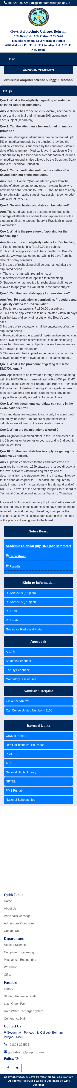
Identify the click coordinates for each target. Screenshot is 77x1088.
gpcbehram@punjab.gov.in (52, 2)
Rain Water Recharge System (23, 1011)
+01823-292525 (18, 2)
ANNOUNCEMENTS (38, 70)
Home (11, 59)
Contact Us (11, 930)
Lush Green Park (15, 1003)
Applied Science (15, 944)
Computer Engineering (19, 952)
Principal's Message (17, 916)
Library (8, 988)
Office (8, 974)
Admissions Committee (19, 923)
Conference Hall (15, 1018)
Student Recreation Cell (20, 996)
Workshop (10, 967)
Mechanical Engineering (20, 959)
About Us (10, 908)
